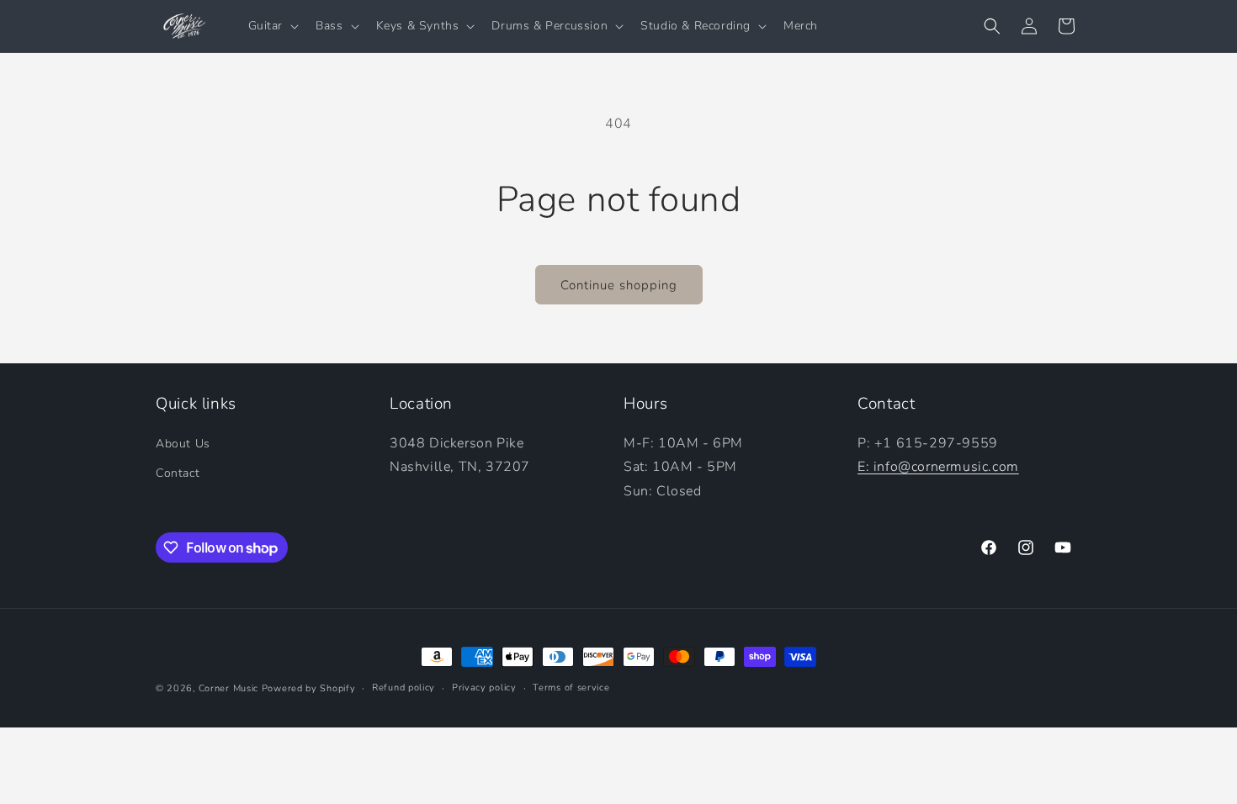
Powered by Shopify (309, 688)
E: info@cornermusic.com (938, 467)
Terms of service (571, 687)
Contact (177, 473)
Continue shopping (618, 285)
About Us (183, 444)
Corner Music (228, 688)
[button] (272, 26)
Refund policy (403, 687)
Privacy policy (484, 687)
